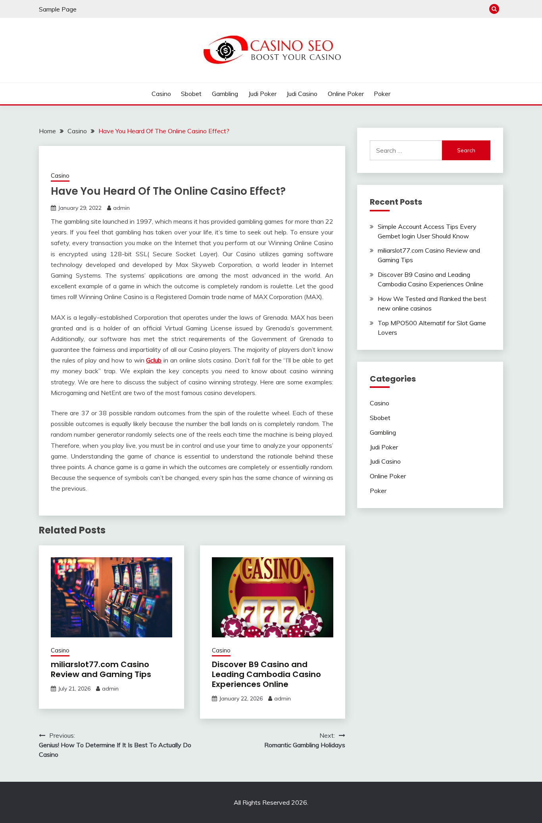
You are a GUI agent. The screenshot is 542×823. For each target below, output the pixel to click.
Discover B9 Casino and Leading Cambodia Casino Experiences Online (266, 674)
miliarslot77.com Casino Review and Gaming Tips (101, 669)
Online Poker (346, 94)
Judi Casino (301, 94)
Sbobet (191, 94)
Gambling (225, 94)
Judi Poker (262, 94)
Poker (382, 94)
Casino (161, 94)
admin (121, 207)
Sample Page (58, 9)
